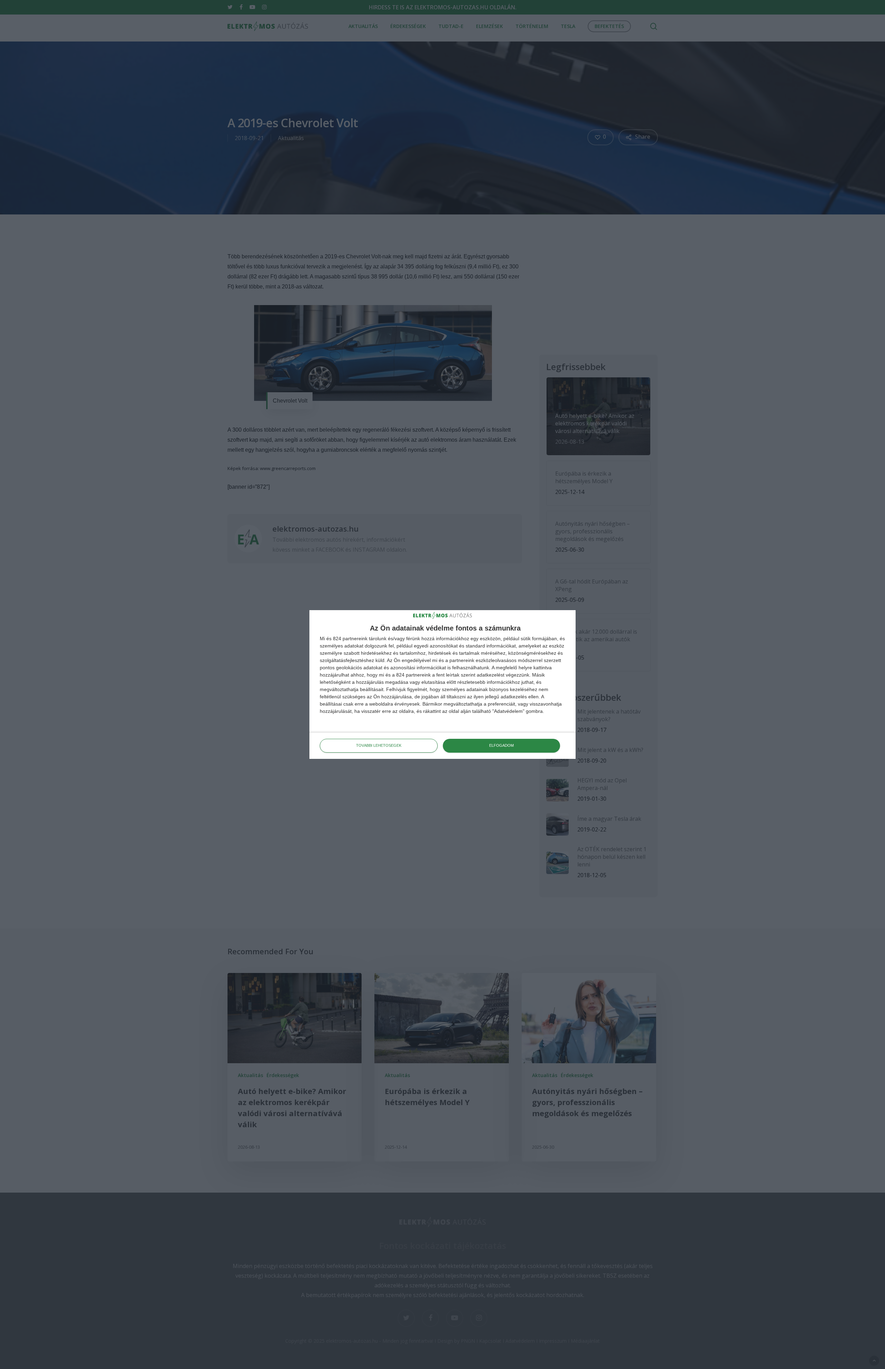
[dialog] (442, 684)
